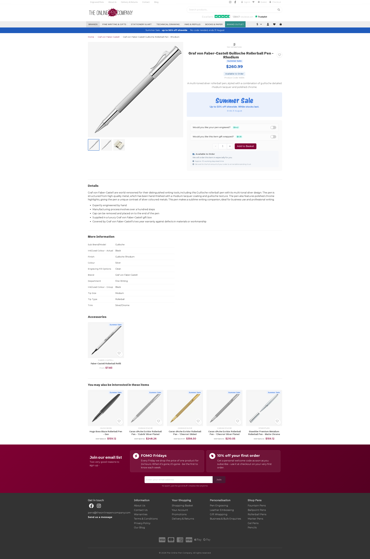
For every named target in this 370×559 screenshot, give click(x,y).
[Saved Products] (254, 2)
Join (219, 479)
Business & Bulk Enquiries (225, 518)
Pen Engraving (219, 505)
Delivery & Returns (129, 2)
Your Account (180, 510)
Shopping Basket (182, 505)
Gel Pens (253, 523)
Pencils (252, 527)
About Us (112, 2)
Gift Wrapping (218, 514)
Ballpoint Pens (257, 510)
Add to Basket (245, 146)
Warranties (140, 514)
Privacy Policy (142, 523)
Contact (146, 2)
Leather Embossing (222, 510)
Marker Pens (255, 518)
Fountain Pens (257, 505)
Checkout (276, 2)
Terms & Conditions (146, 518)
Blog (156, 2)
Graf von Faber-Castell (108, 37)
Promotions (179, 514)
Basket (264, 2)
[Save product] (279, 54)
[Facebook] (235, 2)
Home (91, 37)
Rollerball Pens (257, 514)
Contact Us (140, 510)
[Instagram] (230, 2)
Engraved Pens (97, 2)
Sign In (247, 2)
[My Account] (267, 24)
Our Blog (139, 527)
